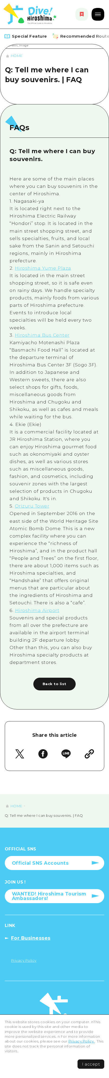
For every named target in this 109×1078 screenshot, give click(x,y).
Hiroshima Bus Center (42, 335)
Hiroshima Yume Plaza (43, 268)
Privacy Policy (82, 1041)
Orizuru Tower (32, 506)
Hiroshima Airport (37, 610)
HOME (17, 56)
